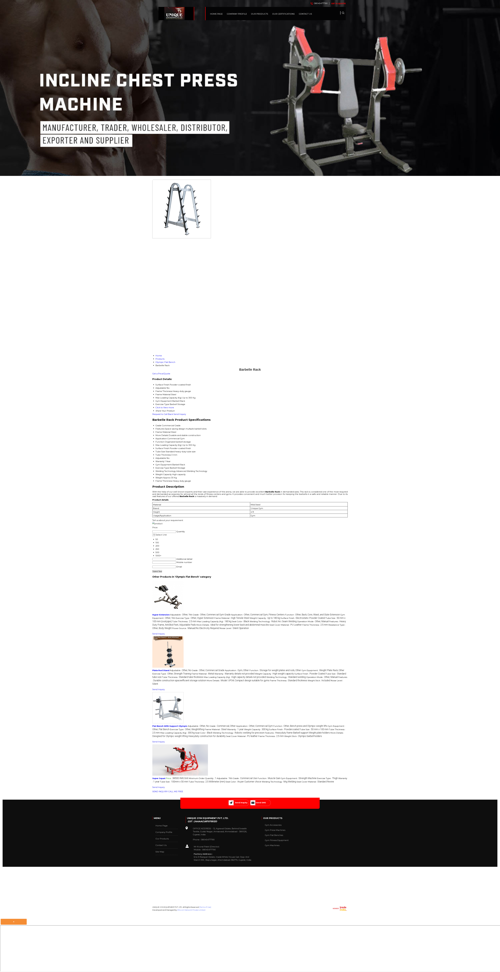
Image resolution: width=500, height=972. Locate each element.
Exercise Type (162, 468)
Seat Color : (240, 621)
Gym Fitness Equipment (277, 840)
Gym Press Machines (275, 830)
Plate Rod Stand (160, 670)
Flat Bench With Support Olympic (169, 726)
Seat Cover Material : (286, 625)
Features (159, 429)
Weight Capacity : (265, 618)
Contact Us (305, 14)
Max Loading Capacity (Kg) (168, 445)
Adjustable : (181, 614)
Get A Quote (338, 3)
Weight (159, 477)
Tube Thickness (163, 455)
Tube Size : (314, 729)
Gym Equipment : (323, 670)
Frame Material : (231, 618)
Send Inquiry (180, 414)
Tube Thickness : (184, 621)
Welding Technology (165, 471)
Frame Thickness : (315, 625)
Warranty (159, 461)
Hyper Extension (161, 614)
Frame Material (163, 432)
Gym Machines (272, 845)
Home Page (216, 14)
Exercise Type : (195, 618)
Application (161, 438)
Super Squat (158, 778)
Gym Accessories (273, 825)
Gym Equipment (163, 464)
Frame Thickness (163, 481)
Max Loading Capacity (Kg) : (214, 621)
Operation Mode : (313, 621)
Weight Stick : (319, 680)
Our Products (259, 14)
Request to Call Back (162, 414)
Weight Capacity (163, 474)
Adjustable (160, 458)
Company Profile (237, 14)
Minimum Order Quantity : (202, 778)
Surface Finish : (303, 618)
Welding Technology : (273, 621)
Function (159, 442)
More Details (161, 435)
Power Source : (195, 628)
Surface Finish (162, 448)
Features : (297, 733)
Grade (158, 425)
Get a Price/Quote (161, 373)
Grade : (212, 614)
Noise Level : (234, 628)
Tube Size (160, 451)
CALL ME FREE (175, 791)
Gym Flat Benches (274, 835)
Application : (258, 614)
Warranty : (234, 674)
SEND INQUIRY (160, 791)
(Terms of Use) (205, 907)
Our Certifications (283, 14)
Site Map (159, 851)
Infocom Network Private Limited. (191, 910)
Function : (312, 614)
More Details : (232, 625)
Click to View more (164, 407)
